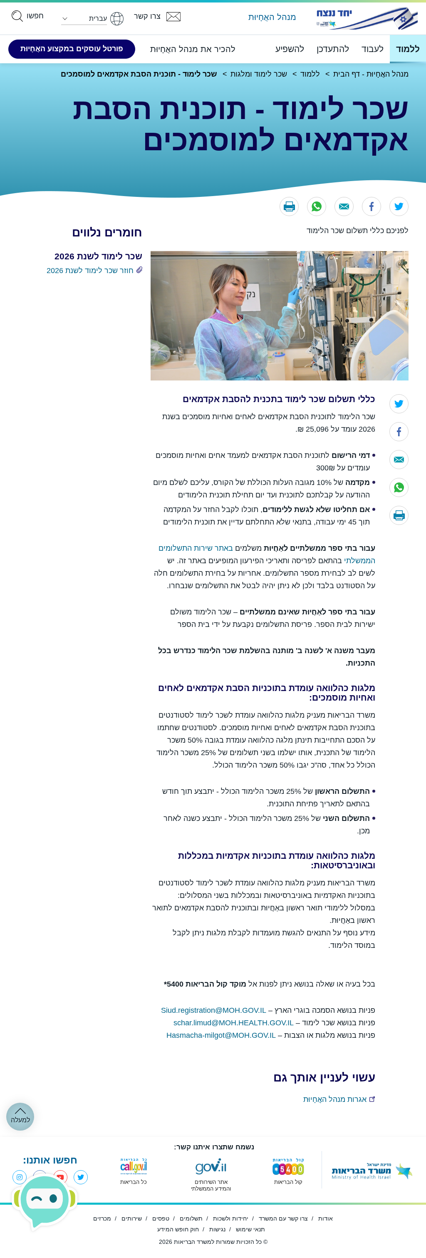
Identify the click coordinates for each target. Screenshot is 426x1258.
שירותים (131, 1218)
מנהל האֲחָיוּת (272, 17)
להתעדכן (333, 49)
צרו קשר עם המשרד (283, 1218)
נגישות (217, 1229)
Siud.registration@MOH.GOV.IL (213, 1010)
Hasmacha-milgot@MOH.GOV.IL (221, 1035)
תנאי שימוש (250, 1229)
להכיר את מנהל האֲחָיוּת (192, 49)
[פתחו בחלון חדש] (366, 18)
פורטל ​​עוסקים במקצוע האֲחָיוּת (71, 49)
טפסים (160, 1218)
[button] (289, 206)
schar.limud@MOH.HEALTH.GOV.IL (233, 1023)
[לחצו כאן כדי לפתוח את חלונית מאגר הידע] (45, 1202)
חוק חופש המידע (178, 1229)
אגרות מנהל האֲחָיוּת (335, 1099)
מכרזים (102, 1218)
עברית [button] (98, 18)
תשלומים (191, 1218)
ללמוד (408, 49)
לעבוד (373, 49)
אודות (325, 1218)
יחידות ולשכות (230, 1218)
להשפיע (289, 49)
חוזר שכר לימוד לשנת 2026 (90, 270)
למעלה (20, 1120)
